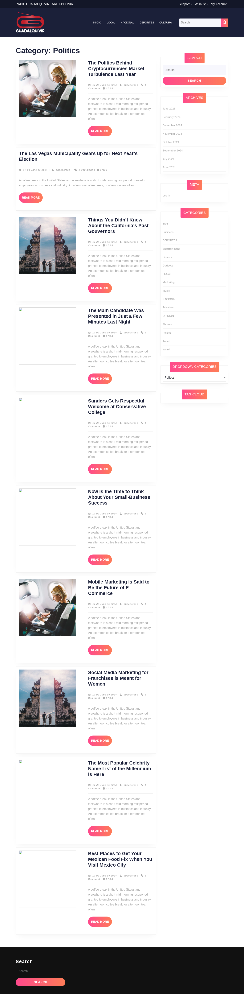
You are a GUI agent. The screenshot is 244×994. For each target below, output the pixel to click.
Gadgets (168, 265)
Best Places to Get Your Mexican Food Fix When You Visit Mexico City (120, 859)
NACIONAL (127, 22)
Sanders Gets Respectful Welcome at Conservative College (117, 406)
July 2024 (168, 158)
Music (166, 290)
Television (168, 307)
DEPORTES (147, 22)
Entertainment (171, 248)
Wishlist (202, 4)
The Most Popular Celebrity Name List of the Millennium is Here (119, 768)
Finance (167, 257)
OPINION (168, 315)
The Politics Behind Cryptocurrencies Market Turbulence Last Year (116, 68)
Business (168, 231)
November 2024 (172, 133)
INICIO (97, 22)
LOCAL (111, 22)
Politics (167, 332)
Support (186, 4)
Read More (101, 132)
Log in (166, 195)
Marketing (169, 282)
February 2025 (172, 116)
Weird (166, 349)
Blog (165, 223)
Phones (167, 324)
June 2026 (169, 108)
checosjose (131, 85)
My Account (219, 4)
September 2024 (173, 150)
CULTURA (165, 22)
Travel (166, 341)
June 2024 (169, 167)
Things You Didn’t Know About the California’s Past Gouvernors (118, 225)
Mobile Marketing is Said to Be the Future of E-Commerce (118, 587)
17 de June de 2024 (104, 85)
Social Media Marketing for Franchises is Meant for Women (118, 678)
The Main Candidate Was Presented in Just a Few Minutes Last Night (116, 316)
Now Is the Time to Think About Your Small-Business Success (119, 497)
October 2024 (171, 142)
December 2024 (172, 125)
